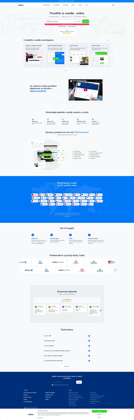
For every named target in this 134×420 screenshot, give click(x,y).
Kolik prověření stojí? (49, 341)
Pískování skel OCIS (72, 401)
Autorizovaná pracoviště (30, 392)
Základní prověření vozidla (73, 399)
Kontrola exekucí (93, 399)
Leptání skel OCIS (72, 403)
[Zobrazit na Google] (36, 307)
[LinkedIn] (33, 408)
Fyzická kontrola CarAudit (73, 394)
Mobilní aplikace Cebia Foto (95, 397)
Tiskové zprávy (27, 397)
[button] (33, 310)
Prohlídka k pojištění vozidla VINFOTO (97, 396)
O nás (86, 5)
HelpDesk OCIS (49, 395)
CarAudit (80, 5)
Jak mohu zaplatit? (49, 346)
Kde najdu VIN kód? (62, 26)
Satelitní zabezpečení (73, 405)
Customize (99, 414)
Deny (99, 417)
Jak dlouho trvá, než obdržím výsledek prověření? (57, 351)
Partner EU (48, 397)
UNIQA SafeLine (93, 392)
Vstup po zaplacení (72, 26)
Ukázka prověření (46, 5)
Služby (47, 399)
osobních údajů (66, 384)
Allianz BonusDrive (93, 394)
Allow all (99, 411)
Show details (40, 417)
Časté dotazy (65, 5)
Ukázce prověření (38, 90)
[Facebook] (27, 408)
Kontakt (73, 5)
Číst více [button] (91, 314)
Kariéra (25, 399)
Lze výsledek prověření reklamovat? (53, 360)
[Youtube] (25, 408)
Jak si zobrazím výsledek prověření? (53, 356)
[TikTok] (36, 408)
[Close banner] (108, 410)
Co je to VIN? (47, 336)
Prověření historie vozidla (73, 392)
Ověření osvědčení (50, 392)
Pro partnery (92, 403)
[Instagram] (30, 408)
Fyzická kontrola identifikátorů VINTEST (76, 397)
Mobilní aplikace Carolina (95, 401)
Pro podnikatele (56, 5)
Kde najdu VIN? (40, 243)
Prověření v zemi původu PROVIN (75, 396)
